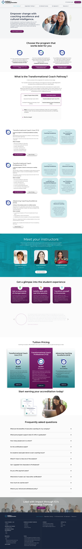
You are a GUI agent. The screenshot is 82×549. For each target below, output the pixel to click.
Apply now (18, 384)
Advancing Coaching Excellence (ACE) (62, 67)
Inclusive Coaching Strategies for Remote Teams (32, 540)
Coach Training (39, 516)
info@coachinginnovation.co (50, 526)
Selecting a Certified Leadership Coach (30, 544)
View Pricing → (31, 154)
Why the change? (28, 117)
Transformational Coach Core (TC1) (20, 67)
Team (62, 523)
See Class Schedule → (19, 154)
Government (26, 526)
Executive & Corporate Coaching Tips (12, 540)
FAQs (6, 533)
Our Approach (67, 516)
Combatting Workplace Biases (11, 542)
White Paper (7, 544)
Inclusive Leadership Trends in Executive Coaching (32, 538)
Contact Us (7, 537)
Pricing (6, 524)
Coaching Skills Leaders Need (28, 541)
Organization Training (48, 516)
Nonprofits (26, 524)
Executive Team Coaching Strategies (30, 545)
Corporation (26, 523)
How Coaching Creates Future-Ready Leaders (31, 542)
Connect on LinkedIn (20, 257)
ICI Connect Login (69, 2)
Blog (6, 538)
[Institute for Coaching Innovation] (9, 2)
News (6, 531)
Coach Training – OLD (9, 522)
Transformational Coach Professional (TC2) (41, 67)
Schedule (6, 523)
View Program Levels (17, 31)
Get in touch (77, 2)
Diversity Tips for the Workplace (11, 541)
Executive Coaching (8, 527)
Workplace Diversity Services (30, 522)
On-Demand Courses (58, 516)
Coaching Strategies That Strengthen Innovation (32, 537)
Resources (7, 536)
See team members (41, 271)
